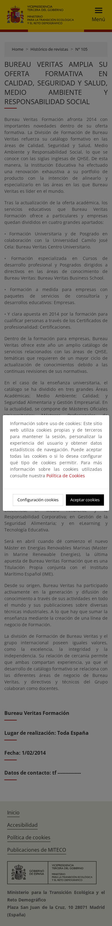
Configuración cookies (37, 499)
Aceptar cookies (85, 499)
